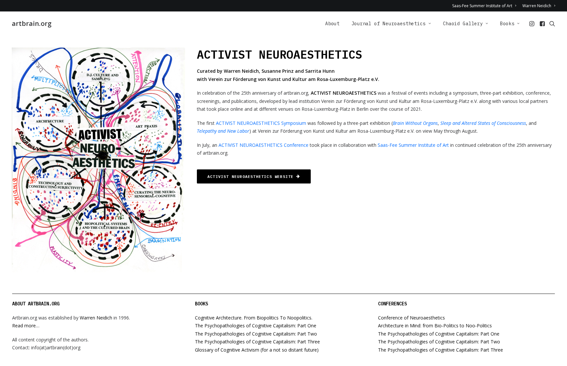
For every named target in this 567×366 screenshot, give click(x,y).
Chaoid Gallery (463, 24)
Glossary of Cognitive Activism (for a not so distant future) (257, 350)
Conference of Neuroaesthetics (411, 318)
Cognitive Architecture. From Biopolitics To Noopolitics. (253, 318)
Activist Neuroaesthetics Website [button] (250, 176)
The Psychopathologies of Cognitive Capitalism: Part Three (257, 341)
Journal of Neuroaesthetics (388, 24)
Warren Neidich (536, 6)
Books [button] (507, 24)
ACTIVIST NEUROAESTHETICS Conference (263, 145)
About (332, 24)
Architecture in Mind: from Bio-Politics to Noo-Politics (435, 325)
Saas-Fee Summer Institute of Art (482, 6)
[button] (532, 23)
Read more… (25, 325)
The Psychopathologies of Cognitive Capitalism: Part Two (256, 334)
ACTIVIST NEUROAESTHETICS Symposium (261, 123)
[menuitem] (485, 5)
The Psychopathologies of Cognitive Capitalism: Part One (255, 325)
